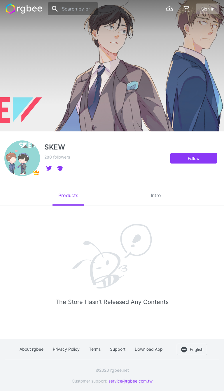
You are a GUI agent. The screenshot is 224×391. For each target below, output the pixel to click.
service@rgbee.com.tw (130, 380)
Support (117, 349)
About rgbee (31, 349)
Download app (149, 349)
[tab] (68, 195)
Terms (95, 349)
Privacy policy (66, 349)
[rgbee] (24, 8)
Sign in (207, 8)
